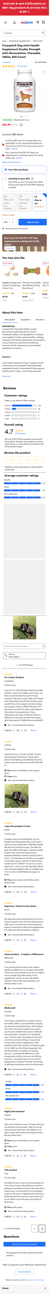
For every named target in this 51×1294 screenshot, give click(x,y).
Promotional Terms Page (34, 1281)
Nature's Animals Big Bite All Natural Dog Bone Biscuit (31, 285)
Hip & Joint (38, 41)
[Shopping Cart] (43, 22)
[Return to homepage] (27, 22)
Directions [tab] (39, 319)
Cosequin (6, 62)
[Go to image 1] (21, 116)
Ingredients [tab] (25, 319)
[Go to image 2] (23, 116)
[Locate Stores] (37, 22)
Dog (4, 41)
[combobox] (24, 32)
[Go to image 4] (27, 116)
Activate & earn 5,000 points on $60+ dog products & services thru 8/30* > (24, 7)
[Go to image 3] (25, 116)
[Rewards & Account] (14, 22)
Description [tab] (10, 319)
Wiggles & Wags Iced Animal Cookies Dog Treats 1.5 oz (11, 285)
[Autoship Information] (32, 178)
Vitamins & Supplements (19, 41)
